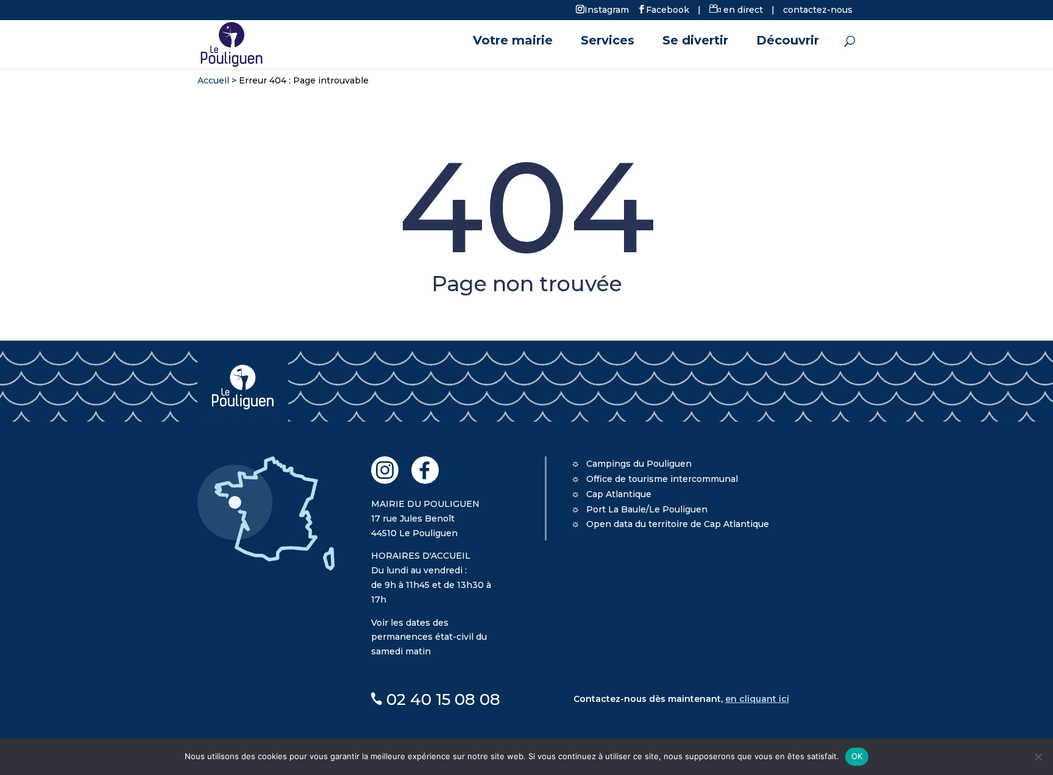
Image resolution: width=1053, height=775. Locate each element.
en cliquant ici (757, 698)
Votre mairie (513, 42)
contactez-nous (818, 9)
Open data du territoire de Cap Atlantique (677, 523)
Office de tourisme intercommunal (662, 478)
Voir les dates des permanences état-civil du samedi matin (429, 637)
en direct (742, 9)
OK (857, 756)
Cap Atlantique (618, 494)
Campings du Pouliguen (639, 463)
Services (607, 42)
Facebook (667, 9)
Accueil (213, 80)
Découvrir (787, 42)
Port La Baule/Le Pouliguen (646, 509)
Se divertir (695, 42)
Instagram (606, 9)
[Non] (1038, 757)
